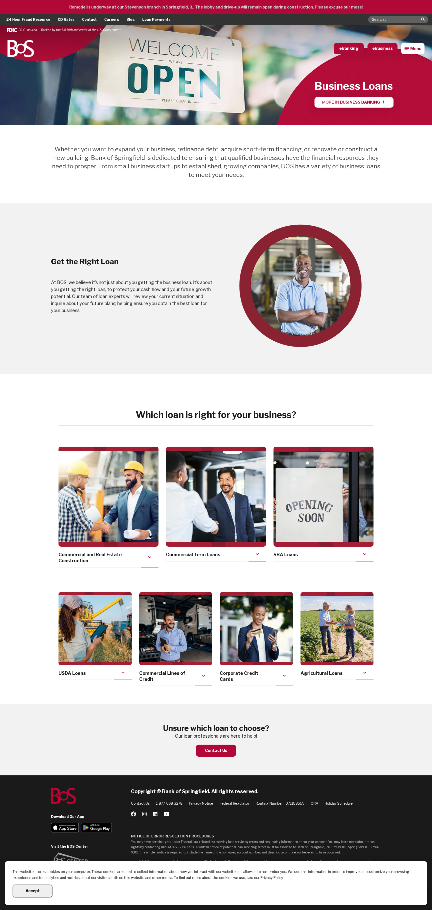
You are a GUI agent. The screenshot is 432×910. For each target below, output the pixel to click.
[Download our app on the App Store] (65, 828)
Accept (33, 890)
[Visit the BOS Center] (91, 860)
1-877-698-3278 (169, 803)
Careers (111, 19)
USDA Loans (72, 673)
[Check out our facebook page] (133, 814)
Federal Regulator (234, 803)
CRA (314, 803)
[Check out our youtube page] (167, 814)
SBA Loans (286, 554)
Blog (130, 19)
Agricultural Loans (321, 673)
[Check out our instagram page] (144, 814)
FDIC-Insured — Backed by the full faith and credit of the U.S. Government (69, 30)
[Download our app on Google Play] (96, 828)
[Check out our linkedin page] (155, 814)
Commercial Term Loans (193, 554)
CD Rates (66, 19)
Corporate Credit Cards (239, 676)
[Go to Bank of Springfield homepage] (91, 796)
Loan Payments (156, 19)
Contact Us (216, 750)
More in (351, 102)
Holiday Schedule (338, 803)
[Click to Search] (422, 19)
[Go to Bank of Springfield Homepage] (21, 49)
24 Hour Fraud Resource (28, 19)
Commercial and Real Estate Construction (90, 557)
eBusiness (382, 48)
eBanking (348, 48)
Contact (89, 19)
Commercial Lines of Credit (162, 676)
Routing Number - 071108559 (280, 803)
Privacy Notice (201, 803)
